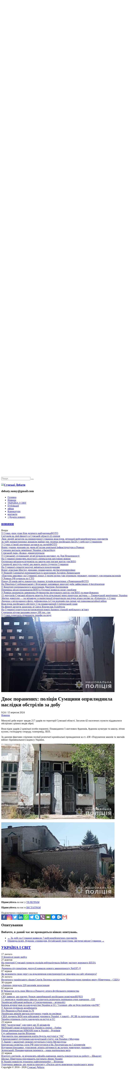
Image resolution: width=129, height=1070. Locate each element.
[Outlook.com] (59, 917)
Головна (12, 497)
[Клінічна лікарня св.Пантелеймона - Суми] (64, 24)
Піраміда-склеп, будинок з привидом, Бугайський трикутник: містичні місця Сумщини (56, 940)
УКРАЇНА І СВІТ (17, 503)
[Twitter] (15, 917)
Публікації (13, 505)
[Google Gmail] (64, 917)
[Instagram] (9, 917)
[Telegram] (31, 917)
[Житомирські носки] (64, 72)
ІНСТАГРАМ (33, 907)
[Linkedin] (20, 917)
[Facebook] (4, 917)
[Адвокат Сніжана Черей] (64, 48)
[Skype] (37, 917)
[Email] (48, 917)
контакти (12, 514)
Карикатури (14, 511)
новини (7, 524)
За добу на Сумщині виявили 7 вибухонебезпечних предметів (42, 938)
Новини (12, 500)
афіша (11, 508)
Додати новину (16, 517)
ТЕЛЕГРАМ (32, 902)
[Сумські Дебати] (13, 484)
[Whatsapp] (26, 917)
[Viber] (42, 917)
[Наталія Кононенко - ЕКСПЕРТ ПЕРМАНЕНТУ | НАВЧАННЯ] (64, 96)
